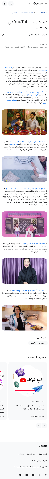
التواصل (14, 12)
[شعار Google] (43, 446)
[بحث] (11, 3)
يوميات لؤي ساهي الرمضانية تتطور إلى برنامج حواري (26, 92)
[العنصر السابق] (44, 425)
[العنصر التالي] (38, 425)
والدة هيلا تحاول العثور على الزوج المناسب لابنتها (28, 141)
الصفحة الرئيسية (41, 12)
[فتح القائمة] (46, 3)
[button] (3, 34)
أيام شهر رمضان (33, 94)
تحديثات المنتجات (27, 12)
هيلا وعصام (14, 144)
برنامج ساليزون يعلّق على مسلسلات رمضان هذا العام (25, 188)
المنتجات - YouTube (38, 343)
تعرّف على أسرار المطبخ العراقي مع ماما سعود (28, 290)
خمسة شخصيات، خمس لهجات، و (32, 243)
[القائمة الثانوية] (4, 3)
